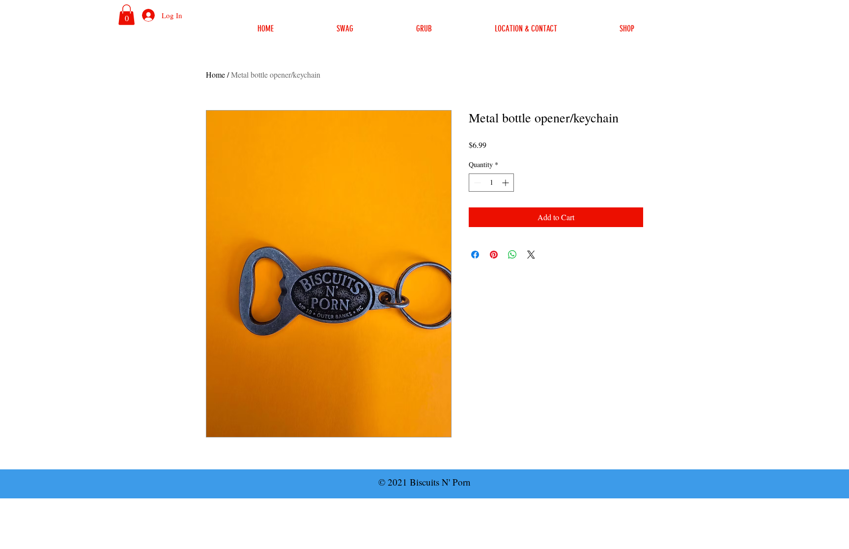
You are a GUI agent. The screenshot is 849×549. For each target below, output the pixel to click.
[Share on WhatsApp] (512, 254)
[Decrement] (476, 182)
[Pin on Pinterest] (494, 254)
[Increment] (506, 182)
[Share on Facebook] (475, 254)
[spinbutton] (491, 182)
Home (215, 74)
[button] (126, 14)
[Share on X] (531, 254)
